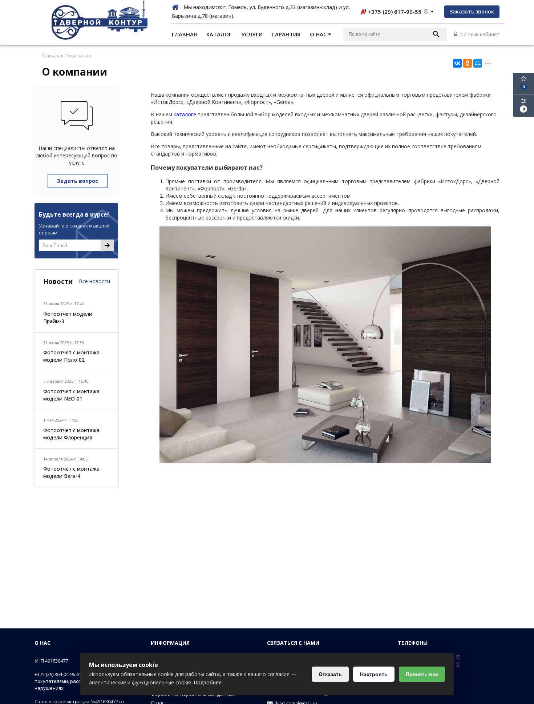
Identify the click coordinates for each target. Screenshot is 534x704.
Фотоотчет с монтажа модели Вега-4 (71, 472)
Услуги (252, 34)
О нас (319, 34)
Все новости (94, 281)
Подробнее (208, 682)
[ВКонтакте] (457, 63)
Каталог (219, 34)
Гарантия (286, 34)
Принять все (422, 674)
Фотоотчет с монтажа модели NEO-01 (71, 395)
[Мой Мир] (477, 63)
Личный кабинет (479, 34)
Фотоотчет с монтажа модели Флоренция (71, 434)
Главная (184, 34)
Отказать (330, 674)
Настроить (374, 674)
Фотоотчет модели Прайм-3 (67, 317)
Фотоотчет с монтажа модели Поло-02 (71, 356)
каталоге (185, 114)
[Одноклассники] (467, 63)
